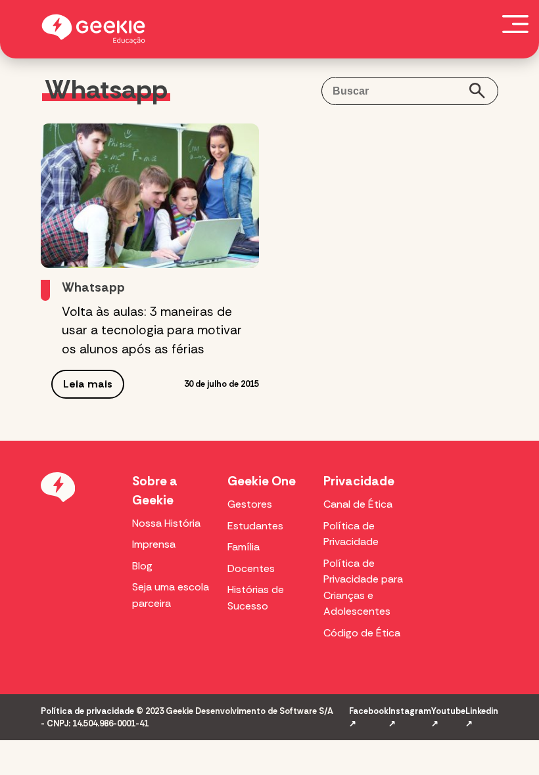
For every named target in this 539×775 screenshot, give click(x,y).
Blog (142, 566)
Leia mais (87, 384)
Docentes (251, 568)
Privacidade (358, 481)
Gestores (249, 504)
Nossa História (166, 523)
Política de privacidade (87, 711)
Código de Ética (361, 633)
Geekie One (261, 481)
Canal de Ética (357, 504)
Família (243, 547)
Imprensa (154, 544)
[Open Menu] (515, 24)
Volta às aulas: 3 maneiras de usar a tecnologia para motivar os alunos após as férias (152, 330)
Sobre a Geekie (154, 490)
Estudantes (255, 526)
